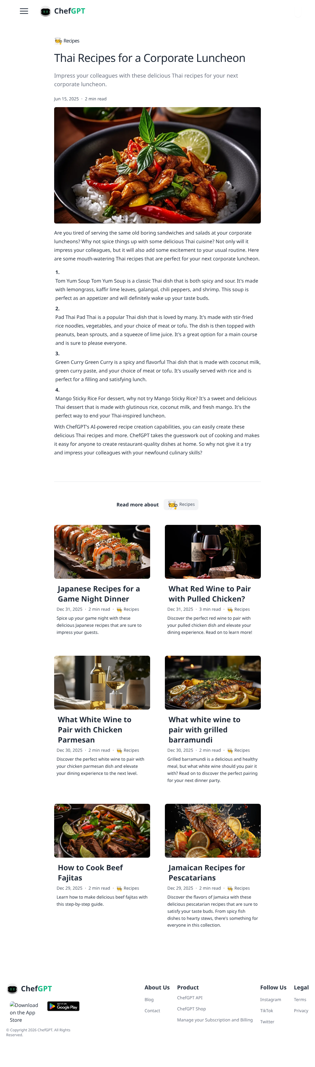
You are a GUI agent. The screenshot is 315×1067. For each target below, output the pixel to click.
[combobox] (298, 11)
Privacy (301, 1011)
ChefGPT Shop (191, 1009)
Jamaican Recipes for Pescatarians (207, 873)
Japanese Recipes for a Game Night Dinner (99, 594)
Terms (300, 1000)
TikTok (266, 1011)
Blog (149, 1000)
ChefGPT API (189, 998)
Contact (152, 1011)
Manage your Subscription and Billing (215, 1020)
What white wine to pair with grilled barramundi (205, 730)
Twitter (267, 1022)
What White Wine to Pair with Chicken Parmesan (94, 730)
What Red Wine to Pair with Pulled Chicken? (210, 594)
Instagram (270, 1000)
